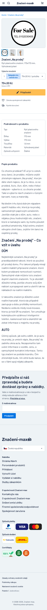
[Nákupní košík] (42, 3)
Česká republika (15, 448)
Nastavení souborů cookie (12, 586)
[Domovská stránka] (23, 439)
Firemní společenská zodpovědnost (19, 506)
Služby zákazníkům (11, 482)
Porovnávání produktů (13, 465)
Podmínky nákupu (9, 582)
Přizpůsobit (25, 92)
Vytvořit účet (9, 473)
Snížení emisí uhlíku (12, 502)
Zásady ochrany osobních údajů (14, 578)
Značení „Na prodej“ (16, 15)
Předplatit (9, 415)
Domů (4, 15)
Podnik (5, 591)
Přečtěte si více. (17, 398)
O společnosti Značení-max (16, 498)
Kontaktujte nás (10, 494)
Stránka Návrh (9, 461)
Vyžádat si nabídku (11, 477)
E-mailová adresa (9, 403)
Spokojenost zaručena (13, 511)
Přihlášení (7, 469)
